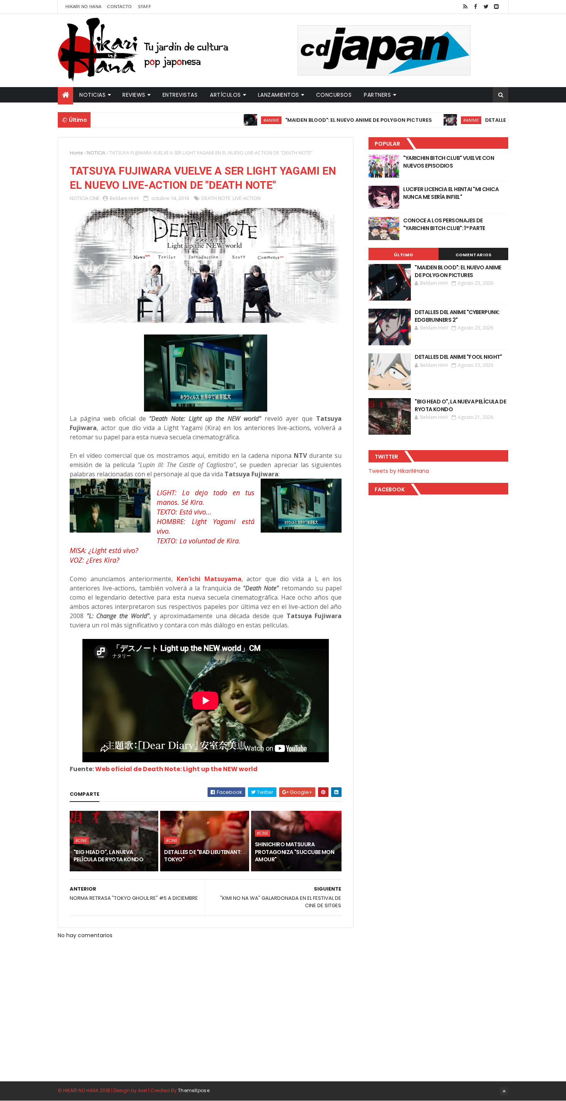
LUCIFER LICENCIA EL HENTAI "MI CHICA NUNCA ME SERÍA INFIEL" (451, 193)
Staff (145, 6)
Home (76, 153)
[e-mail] (496, 6)
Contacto (119, 6)
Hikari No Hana (83, 6)
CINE (94, 198)
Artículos (225, 95)
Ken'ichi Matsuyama (209, 579)
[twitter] (486, 6)
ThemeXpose (193, 1090)
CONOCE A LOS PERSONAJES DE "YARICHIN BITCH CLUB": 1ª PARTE (444, 224)
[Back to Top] (504, 1091)
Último (403, 255)
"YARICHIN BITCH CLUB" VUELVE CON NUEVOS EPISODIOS (448, 162)
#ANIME (242, 120)
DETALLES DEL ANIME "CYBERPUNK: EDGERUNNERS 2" (457, 316)
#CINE (81, 840)
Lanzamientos (278, 95)
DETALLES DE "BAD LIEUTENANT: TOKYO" (202, 856)
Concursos (334, 95)
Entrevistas (180, 95)
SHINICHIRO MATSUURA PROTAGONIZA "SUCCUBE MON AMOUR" (295, 851)
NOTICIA (96, 153)
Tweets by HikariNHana (398, 471)
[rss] (465, 6)
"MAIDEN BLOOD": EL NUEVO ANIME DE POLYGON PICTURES (329, 120)
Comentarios (473, 255)
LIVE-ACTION (247, 198)
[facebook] (475, 6)
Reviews (134, 95)
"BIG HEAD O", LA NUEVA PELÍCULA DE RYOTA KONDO (108, 856)
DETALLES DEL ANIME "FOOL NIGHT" (458, 357)
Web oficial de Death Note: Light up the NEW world (176, 769)
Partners (377, 95)
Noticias (92, 95)
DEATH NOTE (216, 198)
